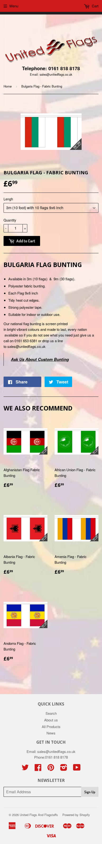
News (51, 732)
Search (51, 713)
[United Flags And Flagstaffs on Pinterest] (50, 768)
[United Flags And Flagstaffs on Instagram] (63, 768)
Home (8, 86)
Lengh (8, 199)
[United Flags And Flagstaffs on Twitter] (25, 768)
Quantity (10, 220)
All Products (51, 726)
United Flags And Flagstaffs (39, 814)
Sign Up (89, 792)
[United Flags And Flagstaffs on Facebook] (38, 768)
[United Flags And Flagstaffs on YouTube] (77, 768)
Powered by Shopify (76, 814)
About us (51, 719)
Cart (94, 5)
